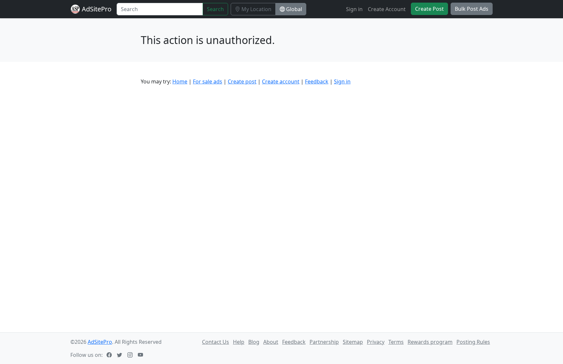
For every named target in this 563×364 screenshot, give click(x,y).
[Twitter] (120, 354)
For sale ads (207, 81)
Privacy (375, 341)
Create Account (387, 9)
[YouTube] (141, 354)
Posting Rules (473, 341)
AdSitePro (96, 9)
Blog (253, 341)
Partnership (324, 341)
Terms (396, 341)
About (270, 341)
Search (215, 9)
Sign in (354, 9)
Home (179, 81)
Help (238, 341)
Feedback (316, 81)
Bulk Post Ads (471, 8)
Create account (280, 81)
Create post (242, 81)
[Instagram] (130, 354)
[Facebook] (110, 354)
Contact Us (215, 341)
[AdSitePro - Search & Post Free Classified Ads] (75, 9)
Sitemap (353, 341)
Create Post (429, 8)
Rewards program (430, 341)
